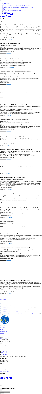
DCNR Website (9, 189)
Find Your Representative (25, 5)
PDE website (9, 53)
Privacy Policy (2, 327)
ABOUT (3, 4)
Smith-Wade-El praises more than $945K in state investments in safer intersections (15, 307)
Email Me (2, 333)
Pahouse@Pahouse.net (4, 338)
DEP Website (9, 115)
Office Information (16, 5)
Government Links (3, 331)
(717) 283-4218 (4, 351)
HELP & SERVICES (5, 6)
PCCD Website (9, 84)
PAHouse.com (5, 12)
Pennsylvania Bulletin (10, 67)
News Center (4, 10)
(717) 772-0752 (4, 363)
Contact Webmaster (4, 334)
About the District (10, 5)
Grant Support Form (29, 7)
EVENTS (3, 8)
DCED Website (9, 39)
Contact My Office (13, 7)
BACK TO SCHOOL (6, 3)
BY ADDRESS (3, 388)
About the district (7, 371)
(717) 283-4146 (4, 354)
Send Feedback (3, 299)
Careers (1, 329)
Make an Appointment (21, 7)
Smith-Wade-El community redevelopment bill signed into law (11, 311)
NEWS (3, 9)
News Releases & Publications (12, 10)
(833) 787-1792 (4, 352)
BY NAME (12, 388)
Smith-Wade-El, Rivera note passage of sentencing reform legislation (13, 309)
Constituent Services (6, 7)
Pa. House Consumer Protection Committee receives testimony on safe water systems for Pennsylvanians (19, 313)
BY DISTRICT (8, 388)
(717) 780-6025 (4, 364)
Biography (4, 5)
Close (2, 389)
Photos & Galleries (22, 10)
